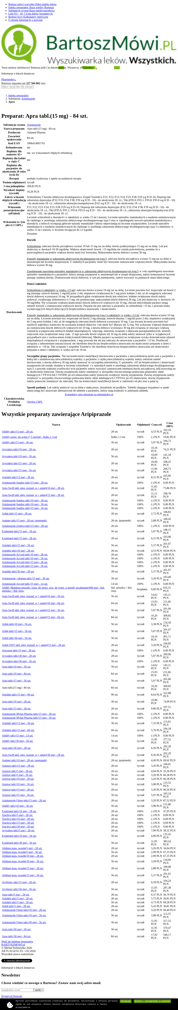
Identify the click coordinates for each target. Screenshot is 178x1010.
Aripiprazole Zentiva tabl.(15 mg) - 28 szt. (25, 525)
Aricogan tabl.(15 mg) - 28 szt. (19, 650)
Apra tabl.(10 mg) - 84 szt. (16, 673)
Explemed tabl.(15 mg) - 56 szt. (19, 531)
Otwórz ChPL (35, 401)
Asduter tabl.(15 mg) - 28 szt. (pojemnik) (24, 520)
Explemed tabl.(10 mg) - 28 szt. (19, 811)
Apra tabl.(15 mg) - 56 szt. (16, 680)
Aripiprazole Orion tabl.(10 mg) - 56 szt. (24, 915)
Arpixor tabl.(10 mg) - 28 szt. (18, 778)
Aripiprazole (28, 98)
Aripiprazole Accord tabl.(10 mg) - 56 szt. (25, 558)
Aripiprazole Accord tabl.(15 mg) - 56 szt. (25, 566)
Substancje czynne (31, 10)
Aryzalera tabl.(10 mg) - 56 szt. (19, 456)
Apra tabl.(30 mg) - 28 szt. (16, 747)
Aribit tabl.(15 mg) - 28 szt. (17, 513)
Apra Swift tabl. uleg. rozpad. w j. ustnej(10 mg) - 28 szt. (33, 488)
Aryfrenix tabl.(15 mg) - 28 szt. (19, 882)
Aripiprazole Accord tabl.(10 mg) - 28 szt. (25, 554)
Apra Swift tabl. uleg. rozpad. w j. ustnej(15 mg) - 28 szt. (33, 495)
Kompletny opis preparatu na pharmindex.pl (89, 394)
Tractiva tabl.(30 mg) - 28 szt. (18, 826)
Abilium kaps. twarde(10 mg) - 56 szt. (23, 861)
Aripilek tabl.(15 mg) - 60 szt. (18, 730)
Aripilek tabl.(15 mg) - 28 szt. (18, 477)
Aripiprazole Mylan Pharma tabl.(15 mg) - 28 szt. (29, 713)
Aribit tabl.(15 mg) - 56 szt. (17, 631)
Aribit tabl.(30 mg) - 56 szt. (17, 638)
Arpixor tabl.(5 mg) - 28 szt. (17, 771)
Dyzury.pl (11, 996)
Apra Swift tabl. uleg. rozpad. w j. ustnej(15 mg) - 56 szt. (33, 610)
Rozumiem (126, 1001)
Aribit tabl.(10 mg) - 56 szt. (17, 624)
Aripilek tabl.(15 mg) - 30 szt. (18, 723)
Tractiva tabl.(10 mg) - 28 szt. (18, 818)
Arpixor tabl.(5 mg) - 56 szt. (17, 775)
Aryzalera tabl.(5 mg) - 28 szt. (18, 830)
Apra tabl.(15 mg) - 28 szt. (16, 708)
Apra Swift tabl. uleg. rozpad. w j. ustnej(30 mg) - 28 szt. (33, 754)
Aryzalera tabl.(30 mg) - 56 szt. (19, 661)
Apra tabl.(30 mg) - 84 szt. (16, 936)
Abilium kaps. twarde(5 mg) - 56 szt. (22, 852)
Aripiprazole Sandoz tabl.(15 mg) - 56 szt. (25, 508)
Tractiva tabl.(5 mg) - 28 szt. (17, 815)
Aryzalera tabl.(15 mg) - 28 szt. (19, 463)
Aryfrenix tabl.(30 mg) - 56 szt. (19, 889)
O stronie (25, 19)
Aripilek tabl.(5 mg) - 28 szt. (17, 898)
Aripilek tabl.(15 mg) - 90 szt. (18, 694)
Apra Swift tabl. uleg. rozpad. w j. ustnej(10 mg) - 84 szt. (33, 603)
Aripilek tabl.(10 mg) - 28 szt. (18, 550)
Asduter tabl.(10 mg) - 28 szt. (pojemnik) (24, 760)
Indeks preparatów (31, 7)
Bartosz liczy (28, 16)
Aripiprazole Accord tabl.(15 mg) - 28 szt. (25, 562)
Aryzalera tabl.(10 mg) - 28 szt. (19, 449)
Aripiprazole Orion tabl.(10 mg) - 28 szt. (24, 909)
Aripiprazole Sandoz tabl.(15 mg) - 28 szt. (25, 482)
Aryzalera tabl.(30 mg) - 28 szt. (19, 655)
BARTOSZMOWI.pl (13, 944)
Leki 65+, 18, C (30, 13)
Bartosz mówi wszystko (32, 4)
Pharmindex (8, 79)
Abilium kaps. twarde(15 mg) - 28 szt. (23, 868)
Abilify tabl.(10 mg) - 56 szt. (17, 805)
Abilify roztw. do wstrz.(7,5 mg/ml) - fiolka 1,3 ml (29, 436)
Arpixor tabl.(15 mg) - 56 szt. (18, 795)
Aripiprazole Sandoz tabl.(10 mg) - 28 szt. (25, 500)
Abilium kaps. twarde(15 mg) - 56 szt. (23, 875)
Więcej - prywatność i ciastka (152, 1001)
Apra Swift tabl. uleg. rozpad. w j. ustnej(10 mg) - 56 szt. (33, 596)
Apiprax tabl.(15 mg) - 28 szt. (18, 765)
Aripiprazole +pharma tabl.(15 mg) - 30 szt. (26, 578)
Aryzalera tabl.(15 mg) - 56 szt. (19, 470)
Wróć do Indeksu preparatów (17, 941)
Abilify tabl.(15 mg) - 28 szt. (17, 431)
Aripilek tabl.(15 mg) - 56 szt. (18, 545)
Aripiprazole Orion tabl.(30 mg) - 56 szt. (24, 922)
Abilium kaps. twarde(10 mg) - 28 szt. (23, 855)
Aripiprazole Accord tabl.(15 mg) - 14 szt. (25, 583)
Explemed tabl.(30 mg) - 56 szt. (19, 842)
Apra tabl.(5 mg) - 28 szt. (16, 894)
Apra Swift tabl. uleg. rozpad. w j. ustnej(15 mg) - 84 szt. (33, 617)
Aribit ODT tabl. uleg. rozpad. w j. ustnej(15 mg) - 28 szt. (33, 645)
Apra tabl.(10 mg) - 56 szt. (16, 666)
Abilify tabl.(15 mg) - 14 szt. (17, 735)
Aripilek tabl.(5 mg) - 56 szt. (17, 902)
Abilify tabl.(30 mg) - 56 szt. (17, 740)
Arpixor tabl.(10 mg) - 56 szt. (18, 784)
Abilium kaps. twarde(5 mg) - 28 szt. (22, 848)
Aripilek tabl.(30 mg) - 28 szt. (18, 571)
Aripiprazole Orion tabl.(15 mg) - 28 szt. (24, 800)
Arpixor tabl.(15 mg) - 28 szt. (18, 789)
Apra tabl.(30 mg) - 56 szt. (16, 929)
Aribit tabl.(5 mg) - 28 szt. (16, 906)
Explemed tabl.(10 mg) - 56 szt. (19, 835)
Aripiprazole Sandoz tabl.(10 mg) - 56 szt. (25, 504)
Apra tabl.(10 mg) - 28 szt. (16, 701)
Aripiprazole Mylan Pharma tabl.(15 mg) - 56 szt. (29, 717)
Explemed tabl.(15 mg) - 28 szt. (19, 538)
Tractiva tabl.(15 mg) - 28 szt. (18, 822)
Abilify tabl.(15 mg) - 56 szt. (17, 442)
